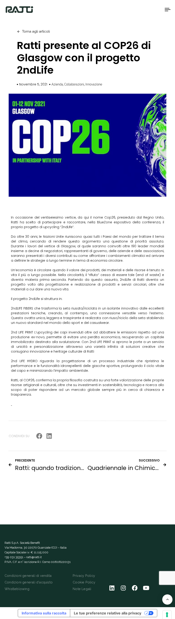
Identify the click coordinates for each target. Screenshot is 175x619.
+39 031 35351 (14, 557)
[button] (39, 436)
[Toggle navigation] (142, 9)
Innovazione (93, 84)
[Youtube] (146, 587)
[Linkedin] (112, 587)
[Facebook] (134, 587)
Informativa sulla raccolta (44, 613)
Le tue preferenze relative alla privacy (107, 613)
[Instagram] (123, 587)
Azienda (57, 84)
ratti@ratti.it (34, 557)
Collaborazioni (74, 84)
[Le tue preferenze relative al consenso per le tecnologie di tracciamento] (167, 614)
